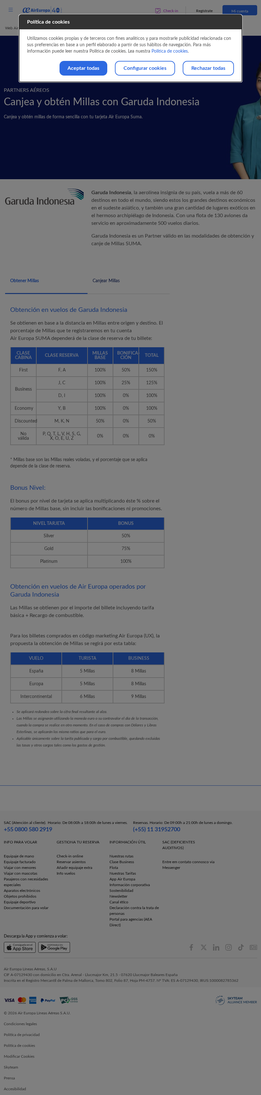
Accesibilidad (15, 1089)
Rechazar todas (208, 68)
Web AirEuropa (18, 28)
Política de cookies (170, 51)
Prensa (9, 1078)
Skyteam (11, 1067)
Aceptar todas (83, 68)
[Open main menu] (10, 10)
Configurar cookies (144, 68)
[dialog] (130, 48)
